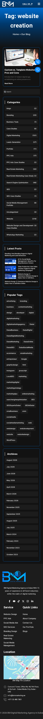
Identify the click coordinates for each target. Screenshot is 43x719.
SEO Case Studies (14, 196)
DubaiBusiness (12, 330)
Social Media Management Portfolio (17, 204)
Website (10, 219)
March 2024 (11, 534)
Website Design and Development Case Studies (20, 226)
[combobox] (21, 91)
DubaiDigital (27, 330)
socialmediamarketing (15, 423)
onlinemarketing (28, 394)
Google (24, 359)
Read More (9, 83)
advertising (11, 301)
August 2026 (12, 460)
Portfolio (10, 149)
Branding (10, 115)
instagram (10, 371)
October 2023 (12, 554)
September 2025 (13, 514)
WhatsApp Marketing (15, 235)
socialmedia (11, 417)
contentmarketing (25, 307)
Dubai (32, 324)
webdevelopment (27, 428)
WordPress (11, 440)
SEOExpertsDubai (14, 405)
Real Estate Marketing (15, 169)
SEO (8, 189)
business (10, 307)
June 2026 (11, 474)
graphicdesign (12, 365)
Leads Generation (13, 142)
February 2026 (12, 501)
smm (24, 411)
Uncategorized (12, 212)
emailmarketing (26, 353)
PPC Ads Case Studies (16, 162)
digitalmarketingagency (16, 324)
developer (20, 313)
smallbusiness (12, 411)
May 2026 (11, 480)
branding (23, 301)
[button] (39, 4)
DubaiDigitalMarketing (15, 336)
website (10, 434)
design (9, 313)
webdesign (11, 428)
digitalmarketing (13, 318)
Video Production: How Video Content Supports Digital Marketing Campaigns (27, 268)
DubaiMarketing (13, 342)
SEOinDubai (29, 405)
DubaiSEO (10, 347)
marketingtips (12, 394)
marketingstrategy (14, 388)
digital (31, 313)
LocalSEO (10, 376)
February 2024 (12, 541)
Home (16, 34)
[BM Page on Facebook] (10, 601)
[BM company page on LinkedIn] (33, 601)
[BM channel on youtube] (14, 601)
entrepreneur (12, 359)
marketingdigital (13, 382)
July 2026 (11, 467)
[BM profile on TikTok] (19, 601)
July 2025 (11, 527)
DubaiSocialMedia (26, 347)
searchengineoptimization (17, 400)
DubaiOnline (28, 342)
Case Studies (12, 129)
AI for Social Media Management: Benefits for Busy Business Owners (27, 261)
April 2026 (11, 487)
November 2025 (13, 507)
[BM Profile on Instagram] (28, 601)
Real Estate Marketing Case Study (20, 176)
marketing (23, 376)
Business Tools (12, 122)
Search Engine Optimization (17, 183)
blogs (9, 108)
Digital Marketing (13, 135)
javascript (23, 371)
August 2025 (12, 521)
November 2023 (13, 548)
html (24, 365)
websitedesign (23, 434)
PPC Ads (10, 156)
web (30, 423)
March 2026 (11, 494)
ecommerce (11, 353)
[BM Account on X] (24, 601)
